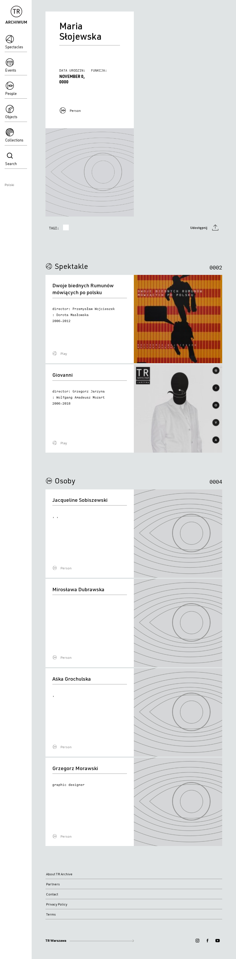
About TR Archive (59, 874)
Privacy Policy (56, 904)
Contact (52, 894)
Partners (53, 884)
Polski (9, 185)
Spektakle (71, 266)
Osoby (65, 480)
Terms (51, 914)
